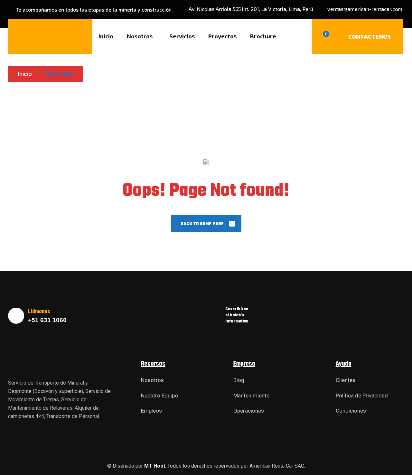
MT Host (154, 466)
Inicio (25, 73)
